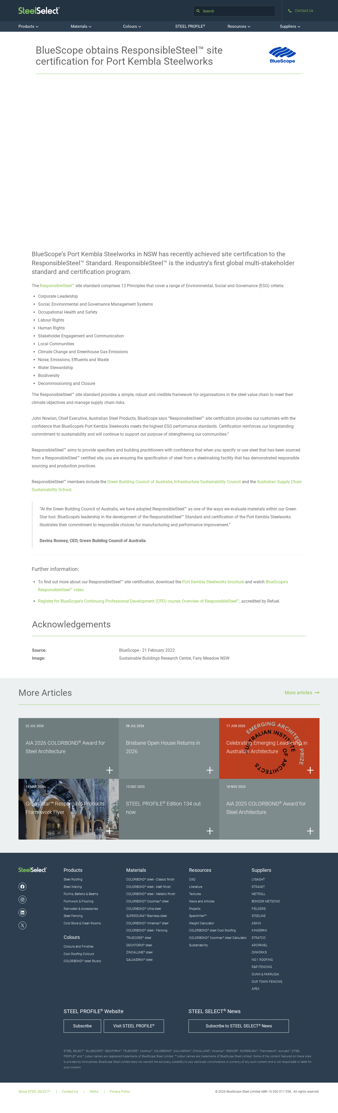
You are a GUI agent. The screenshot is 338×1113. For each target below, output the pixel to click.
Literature (195, 887)
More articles (298, 692)
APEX (255, 989)
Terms (94, 1091)
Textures (195, 894)
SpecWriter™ (197, 916)
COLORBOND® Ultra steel (143, 909)
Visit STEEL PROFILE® (133, 1025)
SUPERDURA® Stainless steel (146, 916)
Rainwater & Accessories (81, 909)
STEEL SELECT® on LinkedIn (22, 912)
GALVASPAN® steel (139, 960)
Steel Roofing (73, 879)
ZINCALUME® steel (139, 952)
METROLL (258, 894)
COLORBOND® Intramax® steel (147, 923)
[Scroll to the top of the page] (327, 1102)
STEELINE (259, 916)
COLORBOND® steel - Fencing (146, 930)
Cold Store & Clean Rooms (82, 923)
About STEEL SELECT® (34, 1091)
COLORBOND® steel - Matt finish (148, 887)
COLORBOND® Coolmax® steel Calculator (218, 938)
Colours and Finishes (78, 946)
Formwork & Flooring (78, 901)
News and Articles (201, 901)
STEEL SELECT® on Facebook (22, 887)
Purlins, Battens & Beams (81, 894)
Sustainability (198, 945)
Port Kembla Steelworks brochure (213, 581)
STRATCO (258, 938)
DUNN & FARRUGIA (265, 974)
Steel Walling (73, 887)
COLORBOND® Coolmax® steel (147, 901)
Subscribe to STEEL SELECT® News (239, 1025)
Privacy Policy (120, 1091)
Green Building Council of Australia (139, 481)
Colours (130, 26)
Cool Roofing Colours (79, 954)
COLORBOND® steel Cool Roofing (212, 930)
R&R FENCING (262, 967)
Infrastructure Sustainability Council (207, 481)
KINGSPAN (259, 930)
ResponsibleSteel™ (57, 285)
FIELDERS (259, 909)
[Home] (39, 10)
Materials (79, 26)
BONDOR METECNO (266, 901)
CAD (192, 879)
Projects (194, 909)
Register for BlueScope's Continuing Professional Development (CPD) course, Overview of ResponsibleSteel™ (139, 601)
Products (26, 26)
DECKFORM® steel (139, 945)
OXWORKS (259, 952)
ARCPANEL (259, 945)
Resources (237, 26)
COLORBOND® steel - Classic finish (150, 879)
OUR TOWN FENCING (267, 982)
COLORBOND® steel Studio (82, 961)
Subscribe (82, 1025)
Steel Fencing (73, 916)
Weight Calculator (201, 923)
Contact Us (70, 1091)
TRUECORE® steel (138, 938)
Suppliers (288, 26)
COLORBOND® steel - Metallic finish (150, 894)
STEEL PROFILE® (190, 26)
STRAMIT (258, 887)
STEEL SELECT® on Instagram (22, 900)
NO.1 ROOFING (262, 960)
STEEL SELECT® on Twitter (22, 925)
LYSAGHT (258, 879)
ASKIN (256, 923)
